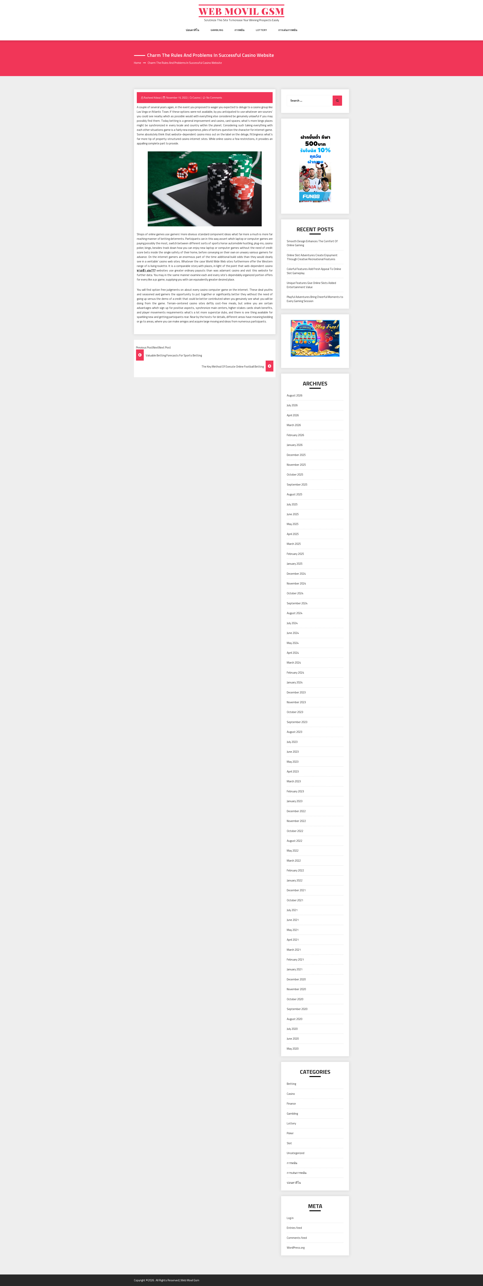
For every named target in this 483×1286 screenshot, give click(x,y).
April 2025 (293, 534)
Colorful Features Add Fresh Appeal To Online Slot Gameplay (314, 271)
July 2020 (292, 1029)
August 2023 (294, 732)
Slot (289, 1143)
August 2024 (294, 613)
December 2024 (296, 573)
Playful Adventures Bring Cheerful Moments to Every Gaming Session (315, 299)
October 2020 (295, 999)
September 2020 (297, 1009)
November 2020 (296, 989)
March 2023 (294, 781)
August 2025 (294, 494)
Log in (290, 1218)
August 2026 (294, 395)
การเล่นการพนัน (287, 30)
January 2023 (294, 801)
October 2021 (295, 900)
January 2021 (294, 969)
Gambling (217, 30)
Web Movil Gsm (241, 11)
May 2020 (292, 1048)
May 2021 (292, 930)
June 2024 (293, 633)
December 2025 (296, 455)
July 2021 (292, 910)
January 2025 (294, 563)
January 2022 (294, 880)
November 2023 (296, 702)
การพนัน (240, 30)
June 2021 (293, 920)
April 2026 (293, 415)
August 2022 (294, 841)
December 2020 (296, 979)
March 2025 (294, 544)
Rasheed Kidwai (152, 97)
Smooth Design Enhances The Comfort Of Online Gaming (312, 243)
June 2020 (293, 1038)
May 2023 (292, 761)
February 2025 (295, 554)
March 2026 (294, 425)
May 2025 (292, 524)
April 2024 (293, 653)
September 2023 (297, 722)
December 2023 (296, 692)
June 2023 (293, 751)
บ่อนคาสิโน (192, 30)
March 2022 (294, 860)
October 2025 (295, 474)
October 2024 (295, 593)
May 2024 (292, 643)
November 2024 (296, 583)
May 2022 (292, 850)
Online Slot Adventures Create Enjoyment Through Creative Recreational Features (312, 257)
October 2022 (295, 831)
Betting (291, 1084)
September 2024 (297, 603)
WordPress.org (296, 1247)
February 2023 (295, 791)
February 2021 (295, 959)
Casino (196, 97)
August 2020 (294, 1019)
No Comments (214, 97)
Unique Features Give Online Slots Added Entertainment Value (311, 285)
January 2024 (294, 682)
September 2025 (297, 484)
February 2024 (295, 672)
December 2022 (296, 811)
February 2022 (295, 870)
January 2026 (294, 445)
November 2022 (296, 821)
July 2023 (292, 742)
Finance (291, 1103)
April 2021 (293, 940)
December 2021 (296, 890)
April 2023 (293, 771)
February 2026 (295, 435)
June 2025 (293, 514)
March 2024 (294, 662)
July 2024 (292, 623)
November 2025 (296, 465)
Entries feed (294, 1228)
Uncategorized (295, 1153)
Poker (290, 1133)
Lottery (261, 30)
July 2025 (292, 504)
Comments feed (297, 1238)
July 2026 (292, 405)
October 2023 (295, 712)
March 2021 (294, 950)
